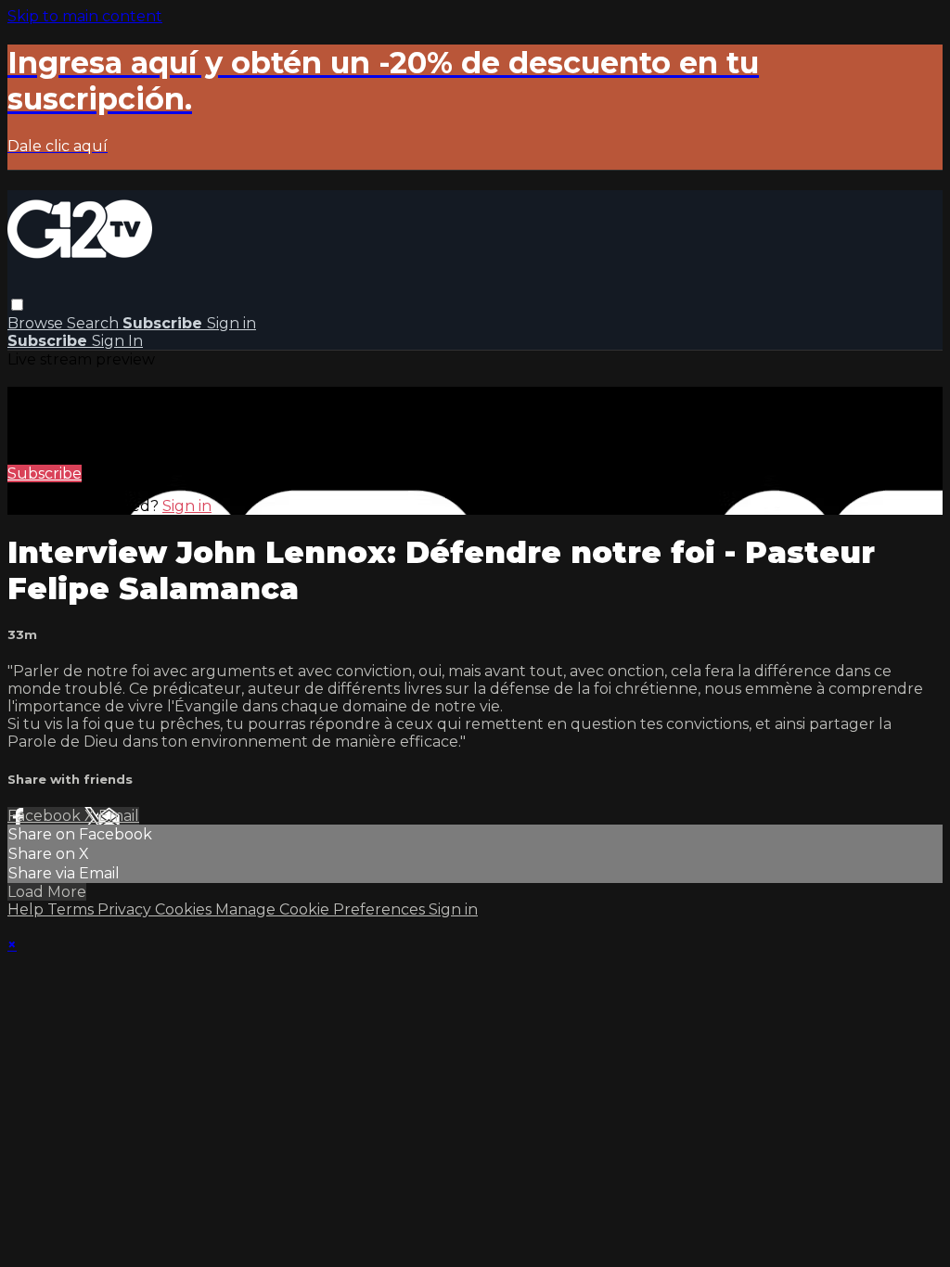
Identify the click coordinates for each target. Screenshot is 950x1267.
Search (94, 323)
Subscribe (44, 473)
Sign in (231, 323)
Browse (37, 323)
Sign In (117, 341)
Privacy (126, 909)
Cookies (185, 909)
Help (27, 909)
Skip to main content (84, 16)
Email (118, 816)
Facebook (45, 816)
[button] (17, 305)
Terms (72, 909)
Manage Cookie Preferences (322, 909)
